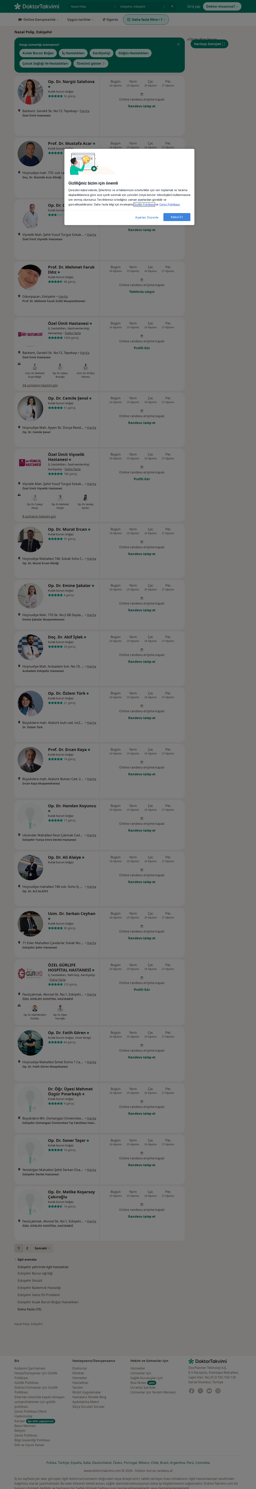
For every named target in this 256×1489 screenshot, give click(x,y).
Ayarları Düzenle (147, 217)
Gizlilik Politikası (144, 204)
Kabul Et (177, 217)
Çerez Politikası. (169, 204)
